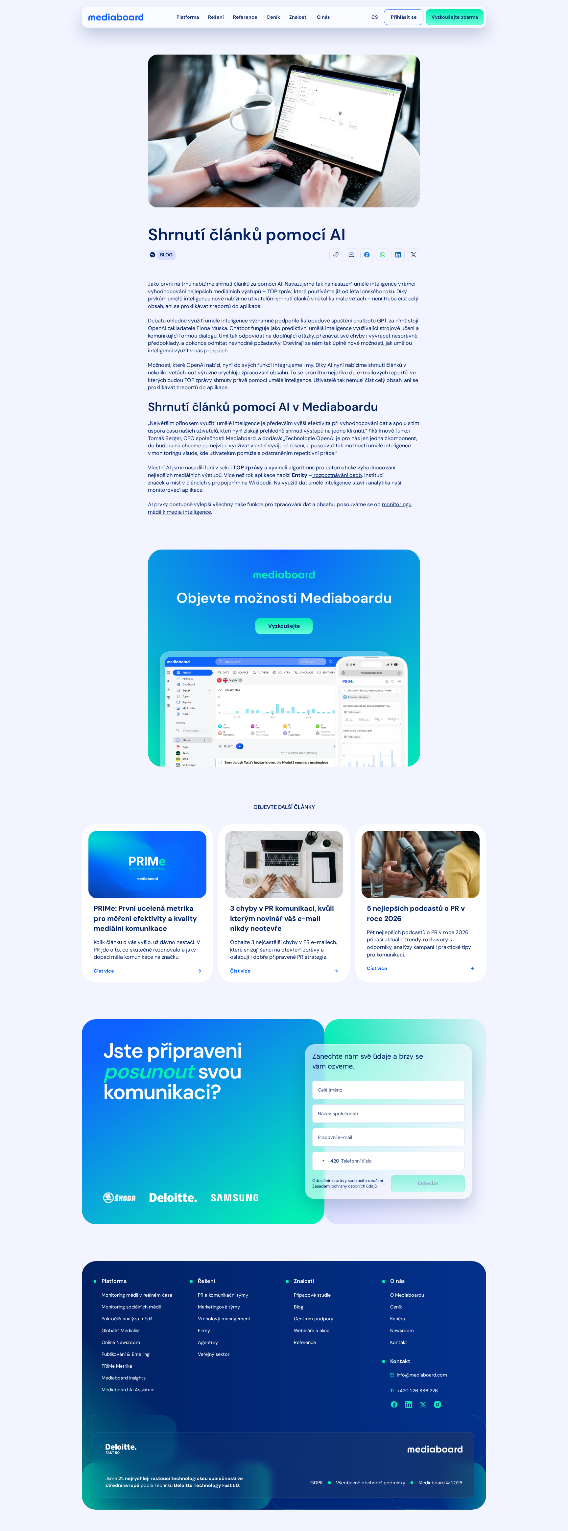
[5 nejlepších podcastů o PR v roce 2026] (420, 903)
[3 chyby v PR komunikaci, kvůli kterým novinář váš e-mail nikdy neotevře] (283, 903)
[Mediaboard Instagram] (437, 1404)
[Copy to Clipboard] (336, 254)
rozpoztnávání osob (337, 475)
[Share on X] (413, 254)
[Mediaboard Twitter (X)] (423, 1404)
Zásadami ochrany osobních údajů (344, 1186)
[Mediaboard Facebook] (394, 1404)
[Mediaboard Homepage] (115, 17)
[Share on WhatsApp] (382, 254)
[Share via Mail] (351, 254)
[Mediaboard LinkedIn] (409, 1404)
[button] (187, 17)
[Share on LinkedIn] (398, 254)
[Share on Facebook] (366, 254)
